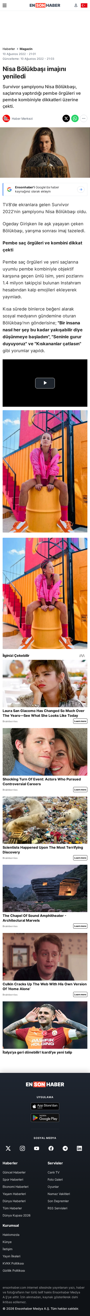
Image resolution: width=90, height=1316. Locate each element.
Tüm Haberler (12, 1208)
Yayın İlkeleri (11, 1256)
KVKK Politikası (13, 1263)
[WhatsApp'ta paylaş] (75, 118)
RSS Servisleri (57, 1208)
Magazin (26, 49)
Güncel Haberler (14, 1172)
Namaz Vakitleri (59, 1194)
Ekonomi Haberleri (15, 1186)
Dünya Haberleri (14, 1201)
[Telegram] (65, 1148)
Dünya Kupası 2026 (17, 1215)
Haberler (9, 49)
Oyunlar (53, 1186)
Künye (7, 1242)
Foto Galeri (55, 1179)
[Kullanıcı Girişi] (76, 5)
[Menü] (5, 5)
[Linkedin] (79, 1148)
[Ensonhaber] (45, 5)
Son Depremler (58, 1201)
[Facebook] (51, 1148)
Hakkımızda (11, 1234)
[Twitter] (8, 1148)
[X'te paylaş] (66, 118)
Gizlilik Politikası (14, 1270)
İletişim (7, 1249)
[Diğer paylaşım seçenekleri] (83, 118)
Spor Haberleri (13, 1179)
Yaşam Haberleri (14, 1194)
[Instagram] (22, 1148)
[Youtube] (37, 1148)
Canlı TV (53, 1172)
